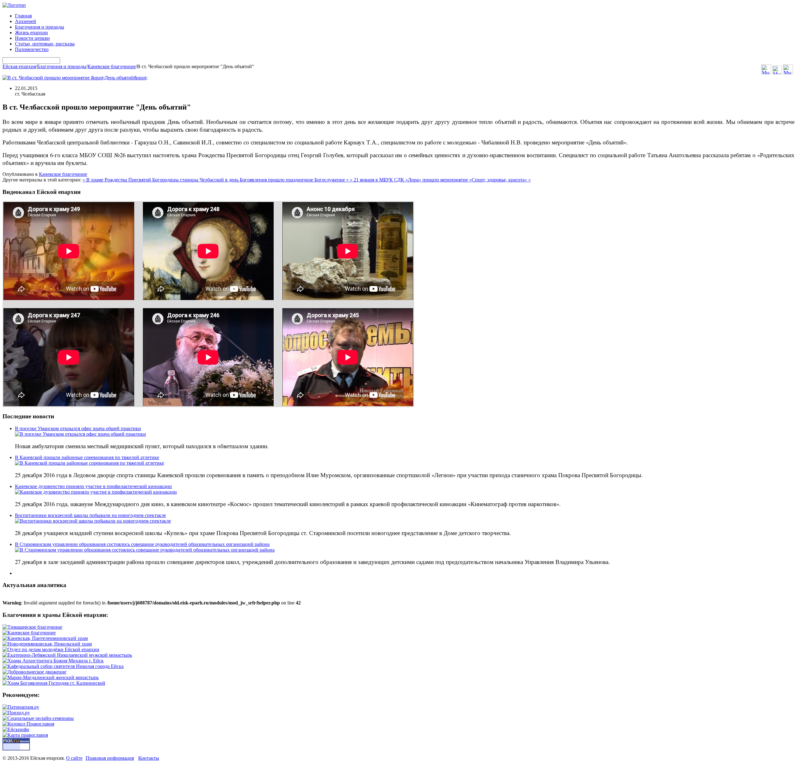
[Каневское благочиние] (29, 632)
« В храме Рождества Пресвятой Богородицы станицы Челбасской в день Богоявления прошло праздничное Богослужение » (216, 179)
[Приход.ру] (16, 712)
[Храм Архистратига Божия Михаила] (53, 660)
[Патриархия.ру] (20, 707)
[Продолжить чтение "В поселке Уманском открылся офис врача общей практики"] (80, 434)
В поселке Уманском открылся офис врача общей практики (78, 428)
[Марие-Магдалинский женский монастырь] (50, 677)
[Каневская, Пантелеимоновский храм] (45, 638)
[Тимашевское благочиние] (32, 627)
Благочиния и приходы (39, 27)
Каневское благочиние (111, 66)
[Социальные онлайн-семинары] (38, 718)
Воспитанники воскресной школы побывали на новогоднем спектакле (90, 515)
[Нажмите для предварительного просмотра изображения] (75, 77)
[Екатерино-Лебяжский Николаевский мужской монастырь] (67, 655)
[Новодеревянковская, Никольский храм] (47, 643)
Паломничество (32, 49)
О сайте (74, 758)
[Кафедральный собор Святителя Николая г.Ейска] (63, 666)
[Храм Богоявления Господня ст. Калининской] (53, 683)
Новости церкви (32, 38)
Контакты (148, 758)
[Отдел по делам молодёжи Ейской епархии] (50, 649)
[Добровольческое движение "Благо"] (34, 671)
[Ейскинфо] (15, 729)
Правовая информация (110, 758)
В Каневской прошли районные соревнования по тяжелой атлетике (87, 457)
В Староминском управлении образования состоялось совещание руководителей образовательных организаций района (142, 544)
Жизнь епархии (31, 32)
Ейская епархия (19, 66)
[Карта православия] (25, 735)
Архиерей (25, 21)
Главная (23, 15)
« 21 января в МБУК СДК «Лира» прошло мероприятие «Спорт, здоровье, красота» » (440, 179)
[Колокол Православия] (28, 723)
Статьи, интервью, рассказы (45, 43)
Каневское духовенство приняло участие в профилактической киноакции (93, 486)
